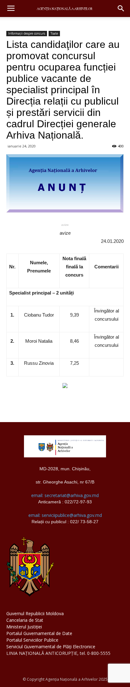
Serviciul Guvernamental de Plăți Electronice (50, 647)
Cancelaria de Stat (24, 620)
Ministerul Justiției (24, 627)
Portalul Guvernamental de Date (39, 633)
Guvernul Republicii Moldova (35, 613)
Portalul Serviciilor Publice (32, 640)
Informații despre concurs (26, 33)
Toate (54, 33)
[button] (121, 8)
